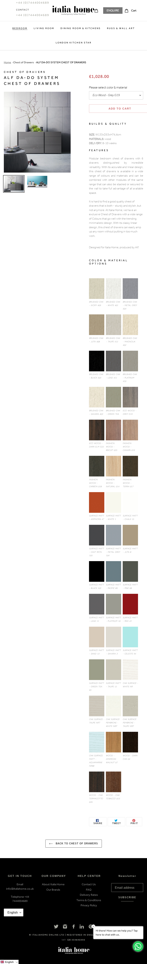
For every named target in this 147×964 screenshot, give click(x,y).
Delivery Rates (89, 895)
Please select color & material (108, 87)
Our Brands (53, 889)
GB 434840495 (76, 940)
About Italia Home (53, 884)
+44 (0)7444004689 (32, 15)
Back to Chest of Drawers (76, 843)
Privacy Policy (89, 905)
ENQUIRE (113, 10)
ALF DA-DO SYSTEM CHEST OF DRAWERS (61, 62)
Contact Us (89, 884)
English (12, 912)
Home (7, 62)
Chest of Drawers (23, 62)
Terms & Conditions (88, 900)
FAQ (88, 889)
